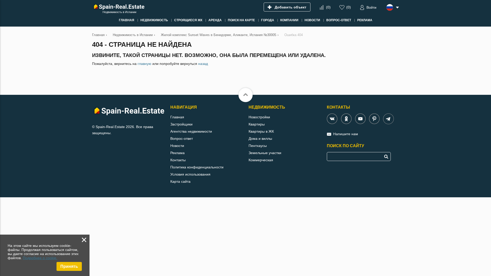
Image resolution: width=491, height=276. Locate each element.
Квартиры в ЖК (261, 131)
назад (203, 64)
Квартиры (257, 124)
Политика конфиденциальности (197, 167)
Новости (177, 146)
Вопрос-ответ (181, 138)
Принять (69, 266)
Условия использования (190, 174)
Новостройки (259, 117)
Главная (177, 117)
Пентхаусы (258, 146)
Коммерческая (261, 160)
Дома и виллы (260, 138)
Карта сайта (180, 181)
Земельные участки (265, 153)
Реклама (177, 153)
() (328, 7)
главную (144, 64)
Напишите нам (345, 134)
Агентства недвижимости (191, 131)
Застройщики (181, 124)
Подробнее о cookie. (40, 258)
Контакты (178, 160)
